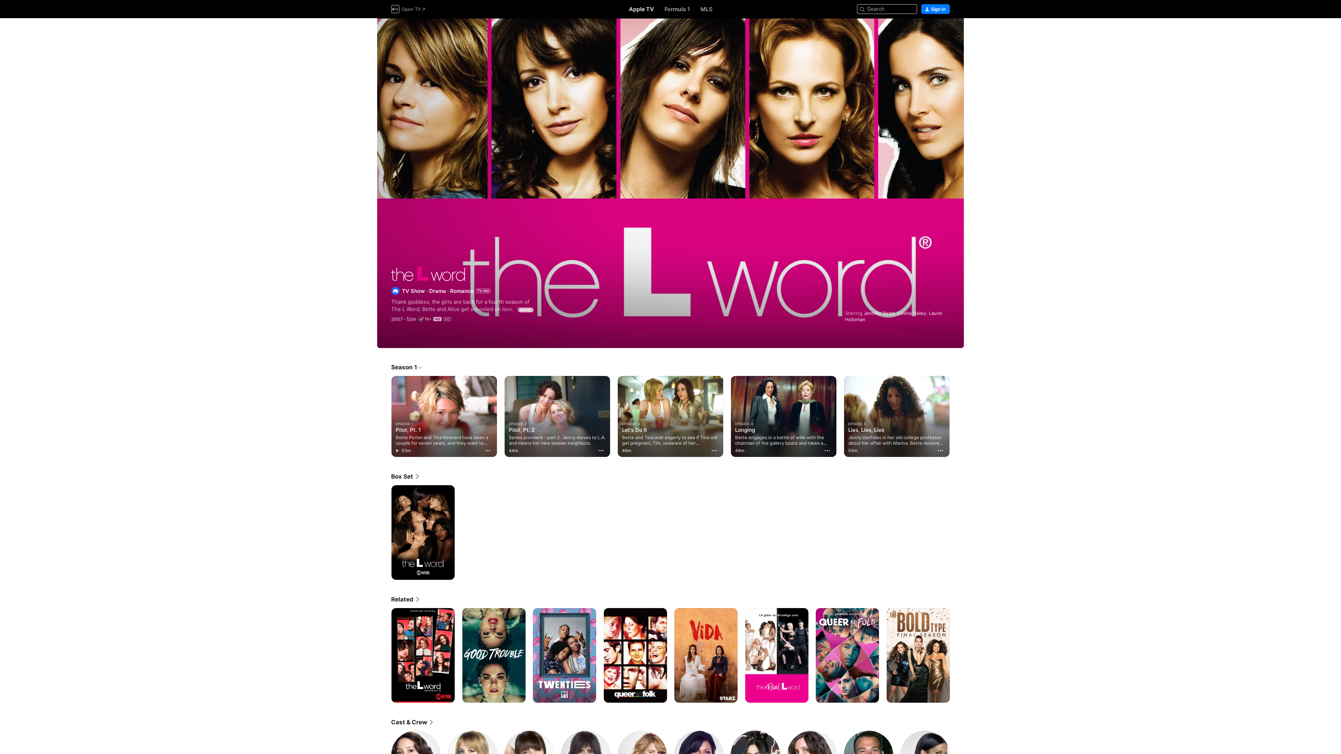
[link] (405, 476)
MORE (526, 310)
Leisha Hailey (911, 313)
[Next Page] (957, 416)
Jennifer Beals (879, 313)
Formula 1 (677, 9)
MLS (706, 9)
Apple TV (641, 9)
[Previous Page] (384, 416)
